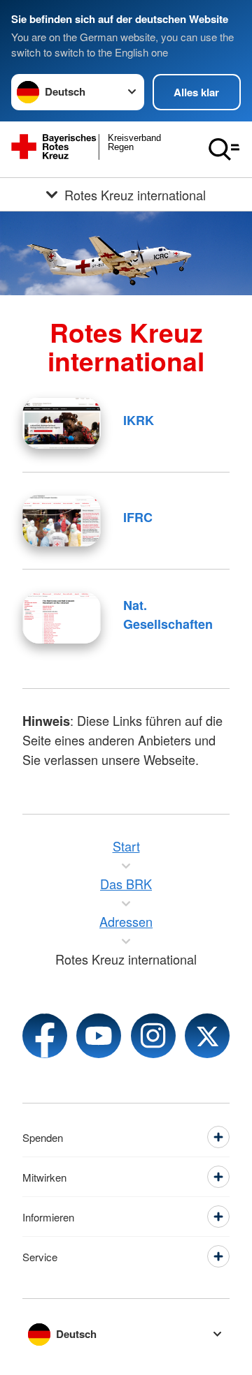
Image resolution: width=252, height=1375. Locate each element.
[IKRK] (61, 423)
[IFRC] (61, 521)
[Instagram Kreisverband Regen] (153, 1035)
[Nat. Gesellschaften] (61, 618)
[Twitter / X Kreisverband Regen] (207, 1035)
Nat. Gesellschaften (168, 614)
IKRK (138, 420)
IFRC (138, 517)
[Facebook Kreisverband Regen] (44, 1035)
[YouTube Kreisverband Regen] (98, 1035)
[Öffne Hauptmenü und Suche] (224, 149)
